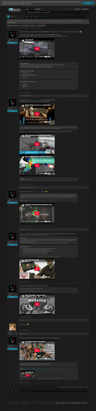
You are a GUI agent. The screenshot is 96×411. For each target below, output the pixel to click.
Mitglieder (37, 9)
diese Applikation (36, 100)
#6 (87, 330)
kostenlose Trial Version (54, 235)
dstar (21, 320)
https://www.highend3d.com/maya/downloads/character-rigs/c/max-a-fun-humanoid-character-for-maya (43, 368)
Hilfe (67, 403)
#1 (87, 92)
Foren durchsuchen (46, 12)
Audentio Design (18, 409)
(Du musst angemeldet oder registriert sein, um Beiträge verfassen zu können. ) (73, 386)
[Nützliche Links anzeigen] (88, 16)
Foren (31, 9)
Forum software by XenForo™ (18, 408)
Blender (59, 31)
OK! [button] (88, 3)
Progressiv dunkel (15, 403)
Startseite (57, 403)
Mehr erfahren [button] (28, 3)
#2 (87, 184)
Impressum (83, 403)
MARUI (29, 60)
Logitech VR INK (37, 191)
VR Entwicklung (20, 27)
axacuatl (25, 95)
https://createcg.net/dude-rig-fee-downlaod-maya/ (33, 369)
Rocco (21, 95)
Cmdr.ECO (29, 187)
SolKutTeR (33, 27)
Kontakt (63, 403)
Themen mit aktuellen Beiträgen (34, 12)
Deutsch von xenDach (36, 408)
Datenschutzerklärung (74, 403)
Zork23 (23, 187)
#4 (87, 281)
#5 (87, 316)
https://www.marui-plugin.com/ (46, 291)
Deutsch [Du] (24, 403)
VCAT (24, 233)
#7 (87, 382)
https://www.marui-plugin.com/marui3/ (35, 200)
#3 (87, 226)
